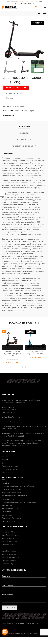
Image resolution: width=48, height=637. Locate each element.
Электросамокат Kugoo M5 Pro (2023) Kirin (12, 354)
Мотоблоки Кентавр (10, 535)
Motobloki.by (18, 634)
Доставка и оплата (9, 469)
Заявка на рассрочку (16, 88)
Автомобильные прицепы (12, 509)
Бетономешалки (8, 515)
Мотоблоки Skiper (9, 561)
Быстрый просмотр (9, 347)
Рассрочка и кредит (24, 146)
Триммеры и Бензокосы (11, 518)
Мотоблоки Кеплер (9, 541)
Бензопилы (6, 512)
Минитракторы (8, 499)
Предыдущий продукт (39, 13)
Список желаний (36, 6)
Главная (5, 457)
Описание (24, 126)
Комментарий (7, 594)
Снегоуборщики (8, 521)
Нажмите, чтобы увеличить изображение (41, 56)
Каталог (5, 460)
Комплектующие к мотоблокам (14, 496)
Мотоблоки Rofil (8, 545)
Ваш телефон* (7, 585)
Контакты (5, 473)
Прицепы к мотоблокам (11, 489)
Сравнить (9, 98)
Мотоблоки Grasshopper (11, 554)
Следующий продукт (44, 13)
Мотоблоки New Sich (10, 557)
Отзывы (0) (24, 139)
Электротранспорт (9, 505)
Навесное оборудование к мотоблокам (18, 486)
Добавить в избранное (15, 94)
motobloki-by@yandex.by (24, 3)
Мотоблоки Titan (8, 548)
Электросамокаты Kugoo (24, 111)
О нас (4, 463)
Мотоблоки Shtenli (9, 532)
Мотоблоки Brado (9, 551)
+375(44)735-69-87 (26, 1)
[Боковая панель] (3, 194)
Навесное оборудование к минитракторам (19, 502)
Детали (24, 133)
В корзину (4, 347)
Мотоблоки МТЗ (8, 538)
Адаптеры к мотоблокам (11, 493)
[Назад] (3, 13)
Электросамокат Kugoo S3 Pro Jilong (36, 353)
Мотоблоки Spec (8, 564)
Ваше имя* (6, 576)
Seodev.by (34, 623)
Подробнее (28, 347)
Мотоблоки (6, 483)
